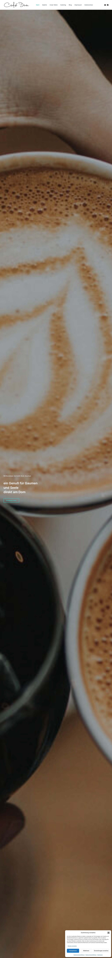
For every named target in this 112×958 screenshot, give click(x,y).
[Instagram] (105, 5)
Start (37, 5)
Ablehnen (86, 950)
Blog (70, 5)
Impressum (100, 954)
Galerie (44, 5)
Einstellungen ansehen (101, 950)
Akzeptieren (73, 950)
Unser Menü (53, 5)
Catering (63, 5)
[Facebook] (107, 5)
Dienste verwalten (72, 946)
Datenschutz (89, 5)
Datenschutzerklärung (79, 954)
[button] (108, 933)
